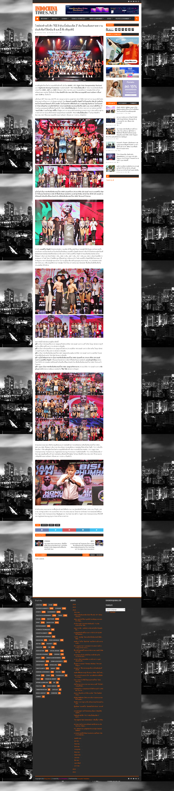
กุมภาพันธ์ (77, 763)
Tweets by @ (110, 180)
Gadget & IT (40, 665)
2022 (74, 772)
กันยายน (77, 744)
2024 (74, 610)
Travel (60, 615)
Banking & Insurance (43, 672)
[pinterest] (136, 1)
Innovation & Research (43, 636)
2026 (74, 604)
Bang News (47, 778)
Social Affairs (54, 650)
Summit (38, 696)
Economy (64, 18)
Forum (38, 675)
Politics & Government (122, 18)
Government (52, 612)
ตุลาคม (76, 741)
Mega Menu (44, 18)
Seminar (57, 654)
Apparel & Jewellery (42, 682)
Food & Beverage (54, 640)
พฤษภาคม (77, 755)
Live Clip (55, 689)
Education (39, 640)
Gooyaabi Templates (83, 778)
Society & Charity (41, 633)
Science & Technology (78, 18)
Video (48, 675)
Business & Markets (42, 608)
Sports (51, 525)
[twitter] (131, 1)
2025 (74, 607)
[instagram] (138, 1)
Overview (54, 693)
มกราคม (77, 766)
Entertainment (41, 626)
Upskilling (53, 665)
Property (49, 643)
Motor (38, 643)
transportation (41, 689)
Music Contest (41, 693)
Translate (112, 612)
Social (109, 18)
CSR (49, 647)
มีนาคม (76, 760)
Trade (38, 679)
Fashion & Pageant (42, 654)
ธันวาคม (77, 612)
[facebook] (129, 1)
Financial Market (50, 679)
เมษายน (77, 757)
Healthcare (50, 619)
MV (54, 682)
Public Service (51, 686)
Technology (60, 675)
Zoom (57, 525)
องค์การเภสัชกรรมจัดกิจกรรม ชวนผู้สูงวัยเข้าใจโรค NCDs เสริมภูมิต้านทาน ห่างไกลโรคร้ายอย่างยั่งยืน (128, 168)
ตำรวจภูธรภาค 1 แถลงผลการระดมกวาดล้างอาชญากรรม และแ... (88, 646)
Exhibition (50, 622)
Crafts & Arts (40, 668)
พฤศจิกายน (78, 738)
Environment (40, 661)
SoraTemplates (63, 778)
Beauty (38, 658)
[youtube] (134, 1)
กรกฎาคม (77, 749)
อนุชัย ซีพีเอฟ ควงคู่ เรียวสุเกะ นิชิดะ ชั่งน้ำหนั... (88, 672)
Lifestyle (54, 18)
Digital (58, 672)
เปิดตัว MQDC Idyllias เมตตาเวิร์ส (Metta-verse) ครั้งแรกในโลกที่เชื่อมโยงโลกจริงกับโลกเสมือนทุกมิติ (128, 109)
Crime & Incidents (57, 661)
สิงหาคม (77, 746)
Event (38, 622)
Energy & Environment (96, 18)
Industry (39, 647)
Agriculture (40, 650)
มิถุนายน (77, 752)
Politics (39, 686)
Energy (53, 668)
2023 (74, 769)
